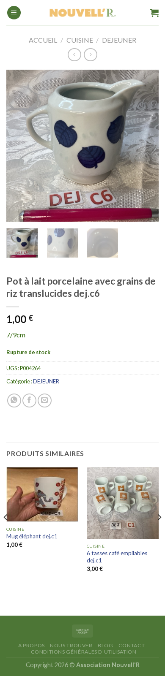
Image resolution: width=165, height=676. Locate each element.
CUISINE (79, 40)
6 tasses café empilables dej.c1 (117, 557)
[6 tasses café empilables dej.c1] (123, 503)
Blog (105, 645)
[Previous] (20, 145)
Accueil (43, 40)
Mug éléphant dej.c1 (32, 536)
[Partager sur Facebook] (29, 400)
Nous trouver (71, 645)
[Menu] (14, 13)
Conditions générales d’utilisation (84, 652)
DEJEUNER (119, 40)
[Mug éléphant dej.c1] (42, 494)
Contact (131, 645)
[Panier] (154, 12)
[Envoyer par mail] (45, 400)
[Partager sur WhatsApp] (14, 400)
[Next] (145, 145)
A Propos (31, 645)
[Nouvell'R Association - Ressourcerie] (82, 13)
